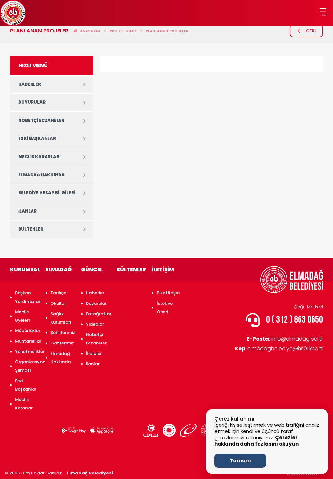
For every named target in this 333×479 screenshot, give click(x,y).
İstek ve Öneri (165, 307)
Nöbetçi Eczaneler (41, 120)
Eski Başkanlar (37, 139)
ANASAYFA (89, 30)
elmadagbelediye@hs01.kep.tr (279, 348)
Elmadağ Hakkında (41, 175)
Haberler (29, 84)
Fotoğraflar (98, 314)
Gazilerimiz (62, 343)
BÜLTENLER (30, 229)
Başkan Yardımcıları (27, 297)
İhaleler (94, 353)
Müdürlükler (27, 331)
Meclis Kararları (39, 157)
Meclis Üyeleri (22, 316)
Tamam (240, 460)
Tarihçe (58, 293)
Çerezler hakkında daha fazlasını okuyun (256, 440)
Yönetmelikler (27, 351)
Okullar (58, 303)
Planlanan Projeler (167, 30)
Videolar (95, 324)
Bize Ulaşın (168, 293)
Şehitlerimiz (62, 333)
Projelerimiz (123, 30)
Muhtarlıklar (27, 341)
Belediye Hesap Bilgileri (46, 193)
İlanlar (27, 211)
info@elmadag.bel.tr (285, 339)
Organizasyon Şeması (27, 366)
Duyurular (32, 102)
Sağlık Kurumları (60, 318)
